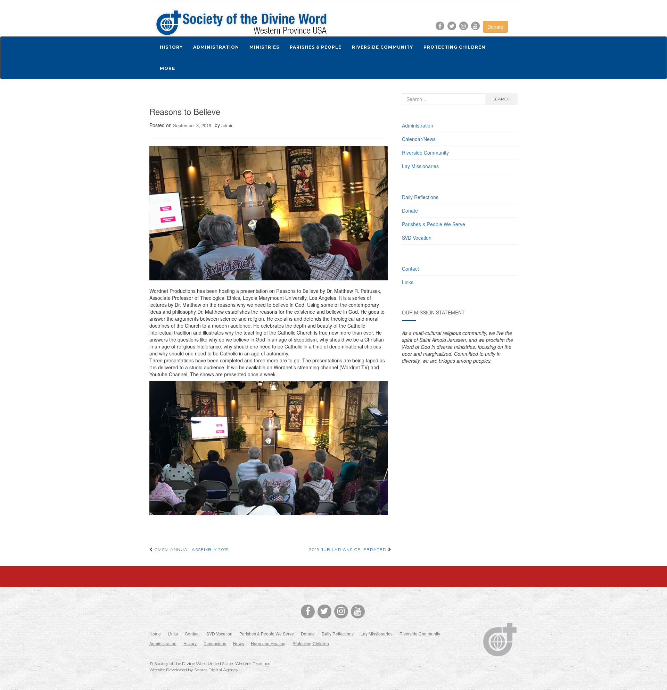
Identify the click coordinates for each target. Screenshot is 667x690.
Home (155, 633)
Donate (495, 26)
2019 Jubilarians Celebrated (348, 549)
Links (407, 282)
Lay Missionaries (420, 166)
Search (501, 98)
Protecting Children (311, 643)
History (190, 643)
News (238, 643)
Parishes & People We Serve (433, 224)
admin (227, 125)
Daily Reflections (420, 197)
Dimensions (215, 643)
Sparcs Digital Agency (216, 669)
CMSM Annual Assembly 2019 (191, 549)
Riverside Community (425, 152)
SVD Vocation (416, 237)
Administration (417, 125)
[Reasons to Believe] (268, 213)
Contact (410, 268)
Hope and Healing (268, 643)
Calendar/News (419, 138)
